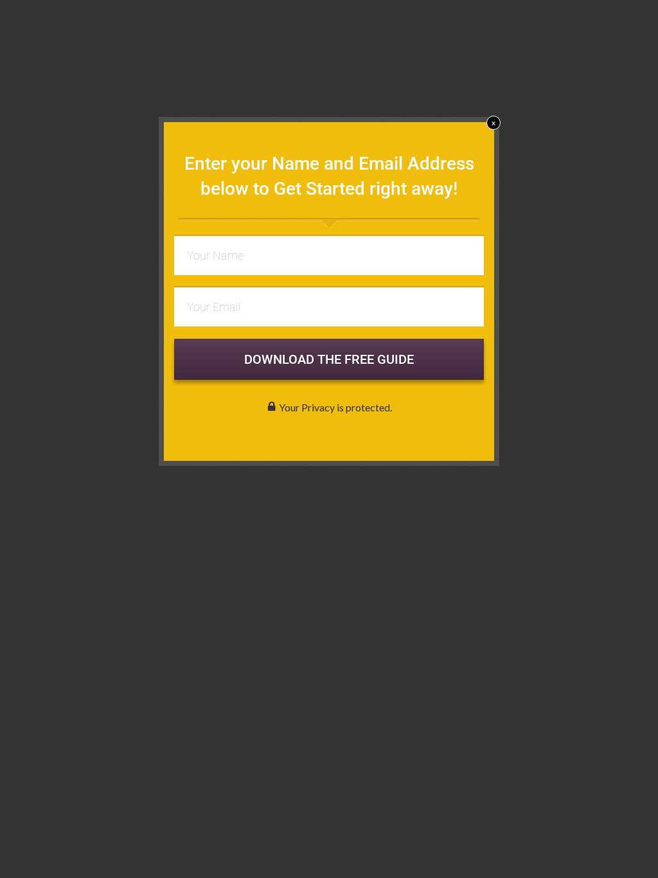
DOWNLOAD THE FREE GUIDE (329, 359)
